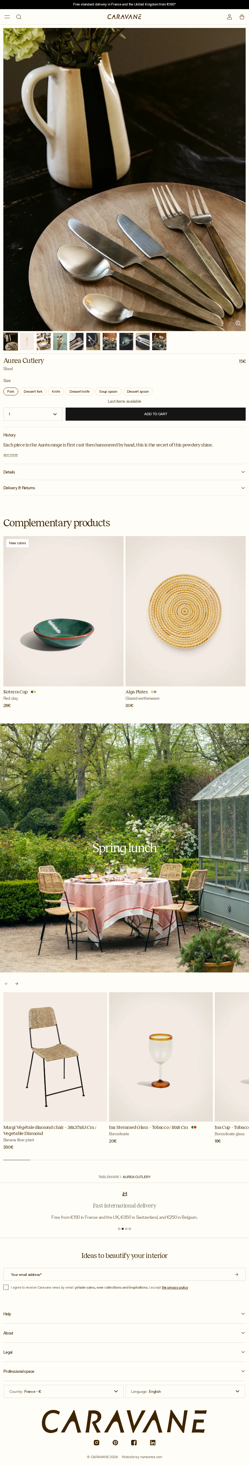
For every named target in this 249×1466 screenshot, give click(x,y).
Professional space (18, 1371)
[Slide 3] (126, 1229)
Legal (7, 1352)
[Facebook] (134, 1442)
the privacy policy (175, 1287)
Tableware (108, 1177)
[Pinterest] (115, 1442)
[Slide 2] (123, 1229)
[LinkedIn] (152, 1442)
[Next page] (17, 983)
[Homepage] (124, 16)
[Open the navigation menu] (7, 17)
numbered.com (151, 1456)
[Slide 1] (119, 1229)
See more (10, 454)
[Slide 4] (130, 1229)
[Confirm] (236, 1274)
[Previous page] (6, 983)
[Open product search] (19, 17)
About (8, 1333)
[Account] (230, 17)
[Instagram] (96, 1442)
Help (7, 1314)
